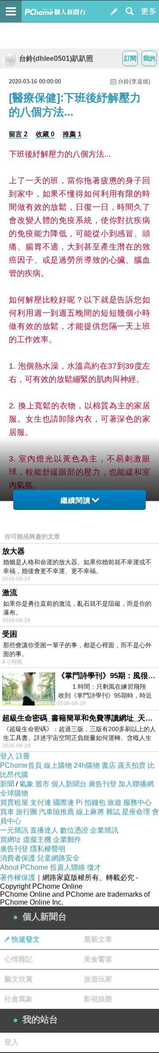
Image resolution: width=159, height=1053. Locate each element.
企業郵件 (67, 839)
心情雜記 (18, 959)
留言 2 (18, 134)
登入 (7, 756)
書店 (109, 765)
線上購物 (58, 765)
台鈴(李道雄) (134, 81)
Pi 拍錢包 (91, 802)
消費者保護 (17, 858)
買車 (7, 811)
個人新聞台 (69, 784)
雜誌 (113, 811)
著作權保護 (17, 877)
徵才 (94, 867)
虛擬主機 (37, 839)
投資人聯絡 (67, 867)
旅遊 (114, 802)
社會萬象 (18, 999)
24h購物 (87, 765)
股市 (42, 784)
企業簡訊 (104, 830)
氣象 (26, 784)
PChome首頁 (21, 765)
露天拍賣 (131, 765)
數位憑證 (74, 830)
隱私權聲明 (47, 849)
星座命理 (136, 811)
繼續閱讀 (76, 500)
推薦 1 (72, 134)
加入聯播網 (136, 784)
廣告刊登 (102, 784)
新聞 (7, 784)
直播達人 (44, 830)
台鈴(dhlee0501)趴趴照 (56, 58)
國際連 (63, 802)
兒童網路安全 (58, 858)
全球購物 (14, 793)
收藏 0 (45, 134)
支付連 (40, 802)
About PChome (24, 867)
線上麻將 (90, 811)
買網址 (10, 839)
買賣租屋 (14, 802)
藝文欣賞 (18, 979)
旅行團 (26, 811)
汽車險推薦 (56, 811)
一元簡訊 (14, 830)
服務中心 (137, 802)
